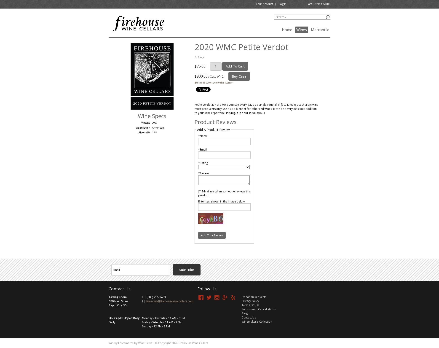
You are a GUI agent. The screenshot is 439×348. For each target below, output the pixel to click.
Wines (301, 29)
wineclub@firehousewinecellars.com (169, 301)
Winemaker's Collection (257, 322)
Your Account (264, 4)
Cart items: (318, 4)
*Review (203, 173)
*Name (203, 136)
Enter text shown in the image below (221, 201)
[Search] (327, 16)
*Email (202, 149)
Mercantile (320, 29)
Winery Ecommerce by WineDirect (130, 343)
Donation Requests (254, 297)
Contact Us (249, 317)
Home (287, 29)
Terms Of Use (251, 305)
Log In (282, 4)
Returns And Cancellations (259, 309)
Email (204, 258)
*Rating (203, 163)
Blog (245, 313)
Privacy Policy (250, 301)
